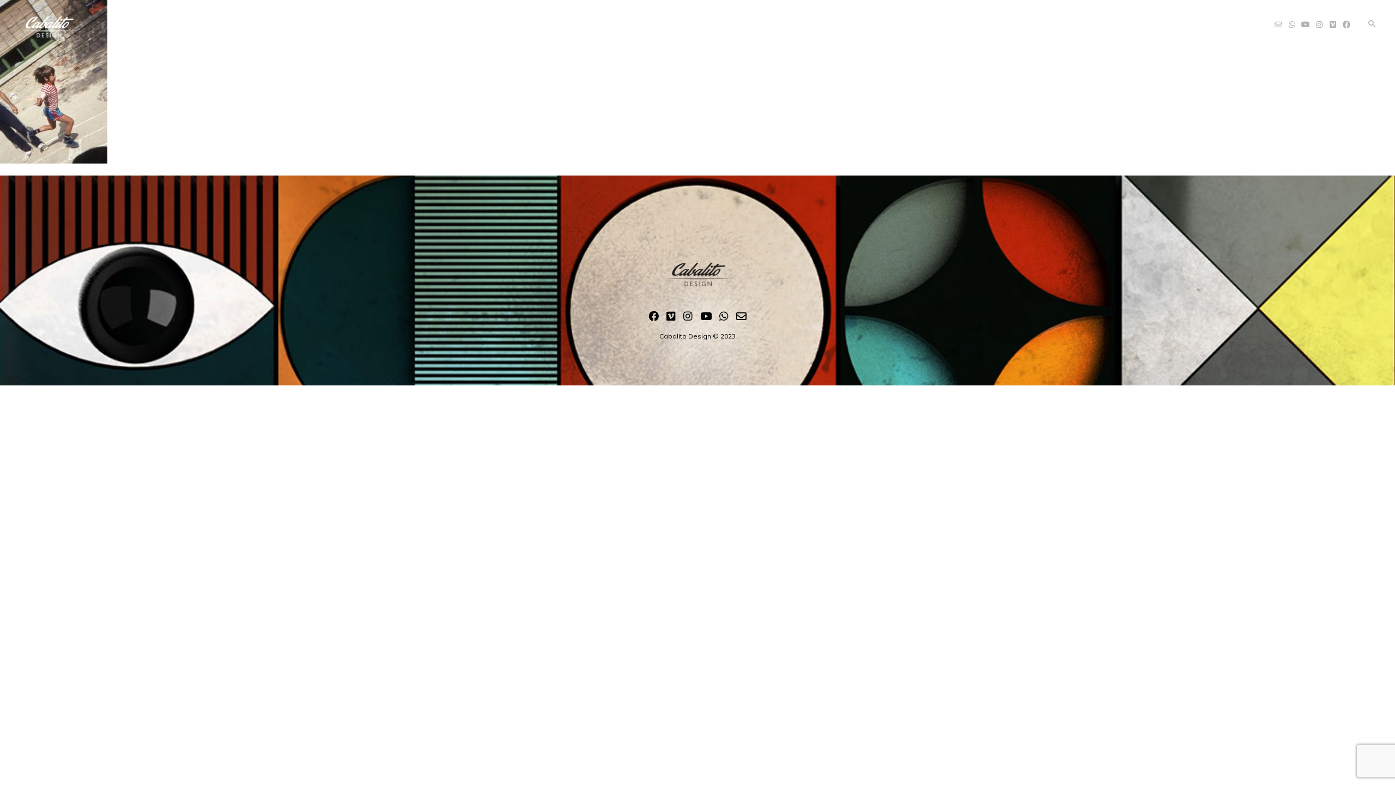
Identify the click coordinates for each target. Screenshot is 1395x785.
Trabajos (733, 21)
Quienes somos (657, 21)
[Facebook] (654, 318)
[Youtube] (705, 318)
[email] (741, 318)
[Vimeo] (671, 318)
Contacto (795, 21)
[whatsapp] (723, 318)
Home (590, 21)
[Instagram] (688, 318)
